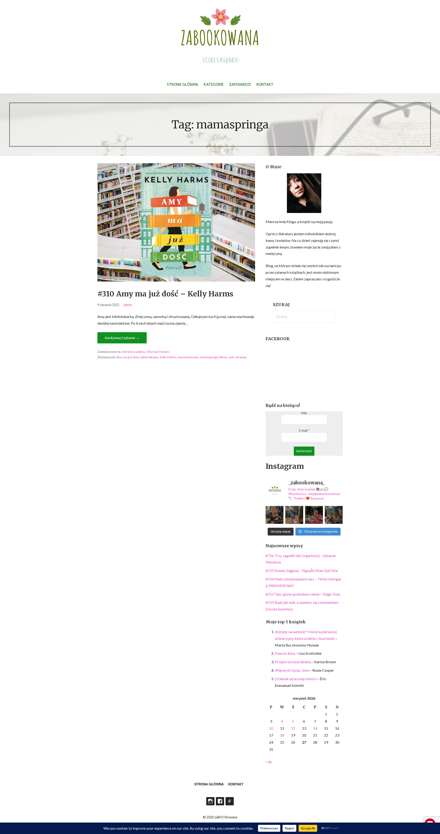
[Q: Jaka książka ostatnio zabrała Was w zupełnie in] (314, 515)
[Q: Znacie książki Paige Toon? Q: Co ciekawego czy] (334, 515)
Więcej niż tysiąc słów (292, 670)
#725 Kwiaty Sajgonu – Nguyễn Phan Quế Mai (302, 570)
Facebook (220, 801)
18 (282, 735)
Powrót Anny (285, 653)
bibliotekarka (149, 357)
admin (128, 305)
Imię (304, 413)
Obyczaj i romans (158, 351)
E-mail (304, 430)
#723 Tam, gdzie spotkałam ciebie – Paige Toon (303, 594)
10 (271, 728)
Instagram (210, 801)
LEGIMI (230, 801)
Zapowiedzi (240, 84)
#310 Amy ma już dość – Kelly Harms (165, 293)
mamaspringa (209, 357)
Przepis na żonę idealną (293, 662)
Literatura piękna (133, 351)
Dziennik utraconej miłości (295, 679)
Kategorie (214, 84)
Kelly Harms (168, 357)
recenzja (241, 357)
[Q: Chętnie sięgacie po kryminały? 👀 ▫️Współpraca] (274, 515)
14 (315, 728)
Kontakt (264, 84)
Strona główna (182, 84)
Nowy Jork (226, 357)
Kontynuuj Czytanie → (122, 338)
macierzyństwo (188, 357)
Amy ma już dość (127, 357)
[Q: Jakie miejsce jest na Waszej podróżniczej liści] (294, 515)
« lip (269, 761)
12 (293, 728)
